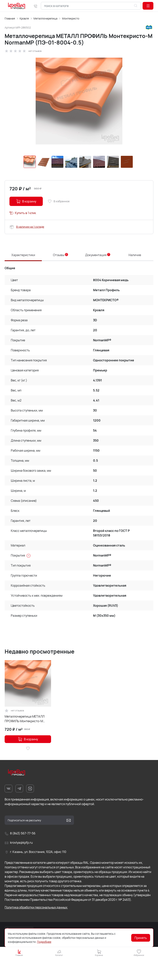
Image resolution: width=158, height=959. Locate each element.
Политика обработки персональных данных (36, 907)
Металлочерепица (45, 18)
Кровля (24, 18)
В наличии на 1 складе (30, 227)
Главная (10, 18)
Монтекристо (70, 18)
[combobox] (91, 6)
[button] (148, 6)
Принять (140, 938)
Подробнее (44, 942)
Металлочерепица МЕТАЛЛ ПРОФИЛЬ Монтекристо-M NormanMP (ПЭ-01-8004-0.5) (26, 718)
